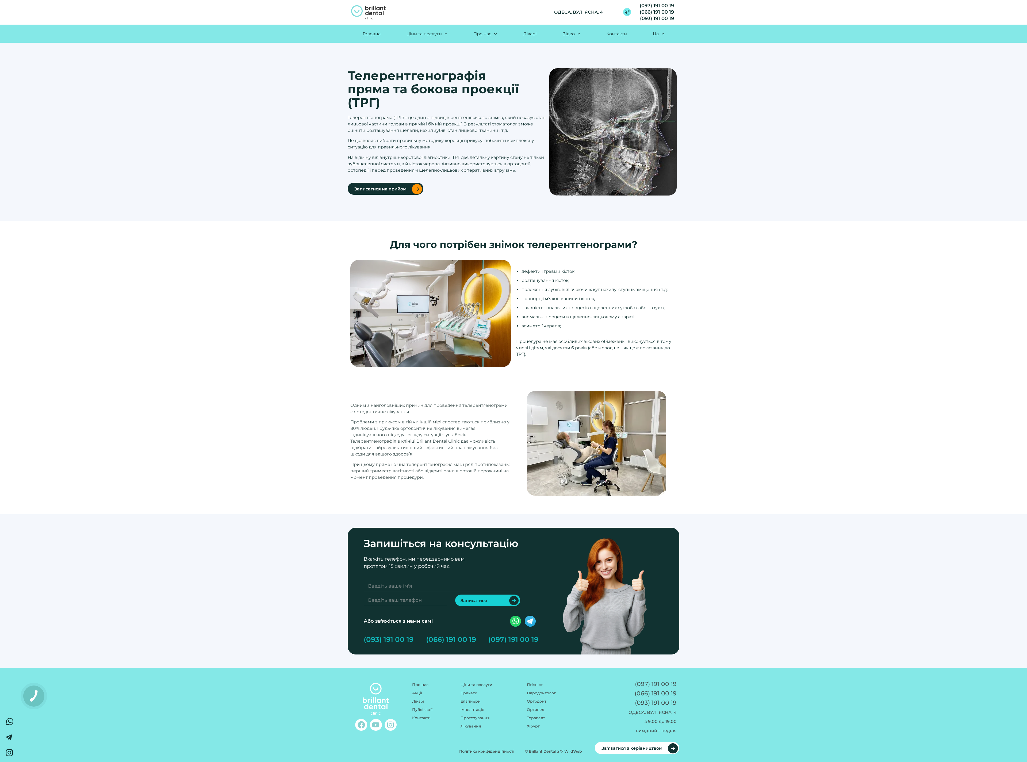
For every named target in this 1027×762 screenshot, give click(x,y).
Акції (417, 693)
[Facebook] (361, 725)
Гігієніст (535, 684)
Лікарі (530, 33)
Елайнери (471, 701)
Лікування (471, 726)
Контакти (616, 33)
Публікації (422, 709)
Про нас (420, 684)
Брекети (469, 693)
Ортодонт (536, 701)
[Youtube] (376, 725)
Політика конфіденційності (486, 751)
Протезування (475, 717)
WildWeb (573, 751)
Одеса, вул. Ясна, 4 (653, 712)
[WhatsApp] (9, 721)
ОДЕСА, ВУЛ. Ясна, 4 (578, 12)
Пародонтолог (541, 693)
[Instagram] (391, 725)
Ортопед (535, 709)
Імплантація (472, 709)
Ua (656, 33)
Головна (372, 33)
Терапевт (536, 717)
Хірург (533, 726)
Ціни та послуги (424, 33)
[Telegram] (9, 737)
